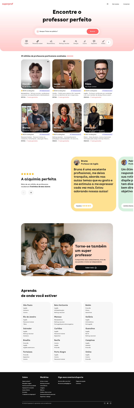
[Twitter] (108, 403)
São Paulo (27, 305)
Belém (88, 305)
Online (88, 352)
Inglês (25, 308)
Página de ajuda (80, 381)
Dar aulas (115, 4)
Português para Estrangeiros (63, 324)
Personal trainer (28, 322)
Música (42, 390)
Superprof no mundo (28, 387)
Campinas (90, 340)
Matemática (58, 319)
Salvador (27, 328)
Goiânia (89, 317)
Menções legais (26, 383)
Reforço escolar (28, 333)
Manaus (58, 317)
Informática (90, 322)
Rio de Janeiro (29, 317)
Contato (78, 383)
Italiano (26, 310)
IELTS (87, 333)
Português (89, 324)
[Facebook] (105, 403)
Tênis (25, 324)
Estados (24, 392)
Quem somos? (26, 381)
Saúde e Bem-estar (45, 392)
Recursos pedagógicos (64, 383)
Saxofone (89, 312)
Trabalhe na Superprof (29, 394)
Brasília (26, 340)
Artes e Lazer (44, 381)
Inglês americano (29, 347)
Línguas (42, 387)
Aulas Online (26, 390)
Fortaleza (27, 352)
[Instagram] (110, 403)
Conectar (126, 4)
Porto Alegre (60, 352)
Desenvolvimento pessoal (47, 394)
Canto (25, 312)
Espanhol (26, 357)
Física (87, 310)
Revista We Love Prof (64, 381)
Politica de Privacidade (29, 385)
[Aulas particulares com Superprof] (7, 4)
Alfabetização (59, 310)
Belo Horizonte (61, 305)
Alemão (88, 345)
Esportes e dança (45, 396)
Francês (25, 343)
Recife (57, 340)
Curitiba (58, 328)
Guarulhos (90, 328)
